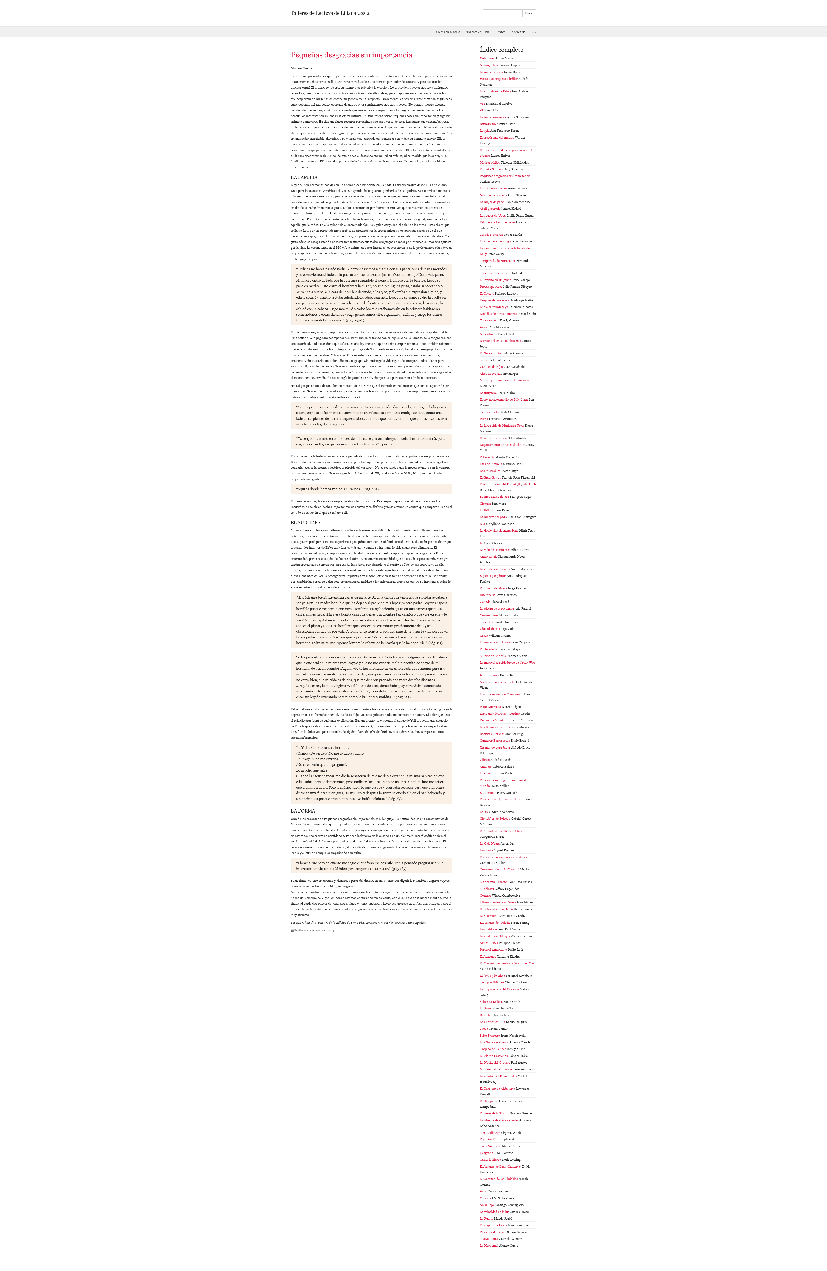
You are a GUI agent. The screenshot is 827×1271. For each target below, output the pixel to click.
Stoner (485, 360)
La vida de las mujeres (495, 549)
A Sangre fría (489, 65)
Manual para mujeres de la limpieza (504, 380)
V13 (483, 103)
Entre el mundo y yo (494, 306)
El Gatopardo (489, 1101)
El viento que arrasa (494, 438)
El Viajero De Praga (494, 1225)
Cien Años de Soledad (495, 818)
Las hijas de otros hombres (499, 313)
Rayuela (485, 1015)
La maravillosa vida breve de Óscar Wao (507, 662)
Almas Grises (489, 942)
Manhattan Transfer (494, 882)
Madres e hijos (490, 162)
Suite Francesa (490, 1035)
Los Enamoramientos (495, 727)
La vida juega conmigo (495, 241)
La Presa (486, 1008)
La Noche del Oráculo (495, 1062)
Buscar (529, 13)
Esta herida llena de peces (498, 222)
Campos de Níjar (492, 366)
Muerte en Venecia (493, 655)
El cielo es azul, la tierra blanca (501, 799)
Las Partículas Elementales (499, 1076)
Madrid (447, 32)
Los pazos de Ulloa (493, 215)
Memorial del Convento (497, 1069)
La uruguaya (488, 392)
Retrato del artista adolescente (501, 340)
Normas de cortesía (494, 195)
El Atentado (488, 792)
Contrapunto (489, 615)
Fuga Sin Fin (489, 1139)
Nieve (484, 1028)
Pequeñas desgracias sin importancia (351, 54)
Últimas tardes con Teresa (498, 902)
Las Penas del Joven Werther (500, 713)
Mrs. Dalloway (490, 1132)
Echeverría (487, 457)
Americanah (488, 556)
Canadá (485, 601)
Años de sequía (490, 373)
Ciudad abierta (490, 628)
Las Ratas (487, 850)
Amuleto (486, 766)
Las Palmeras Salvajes (495, 936)
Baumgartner (489, 124)
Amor (484, 327)
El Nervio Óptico (492, 353)
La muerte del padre (494, 517)
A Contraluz (489, 334)
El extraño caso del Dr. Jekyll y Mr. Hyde (508, 484)
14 (481, 543)
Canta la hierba (491, 1159)
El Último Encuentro (495, 1055)
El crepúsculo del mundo (497, 137)
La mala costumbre (493, 117)
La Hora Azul (489, 1245)
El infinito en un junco (496, 280)
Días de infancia (491, 464)
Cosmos (486, 895)
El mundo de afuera (494, 588)
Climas (485, 759)
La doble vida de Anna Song (499, 530)
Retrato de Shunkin (493, 720)
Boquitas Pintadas (492, 733)
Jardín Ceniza (490, 675)
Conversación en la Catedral (500, 869)
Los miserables (490, 470)
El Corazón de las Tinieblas (499, 1178)
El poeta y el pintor (493, 575)
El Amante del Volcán (495, 922)
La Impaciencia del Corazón (500, 989)
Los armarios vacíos (494, 188)
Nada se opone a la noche (498, 682)
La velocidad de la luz (495, 1211)
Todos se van (489, 320)
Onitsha (486, 1198)
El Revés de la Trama (495, 1113)
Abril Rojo (487, 1204)
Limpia (485, 130)
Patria (484, 418)
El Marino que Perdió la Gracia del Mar (507, 963)
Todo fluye (487, 622)
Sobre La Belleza (492, 1001)
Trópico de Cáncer (493, 1048)
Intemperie (488, 595)
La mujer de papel (492, 202)
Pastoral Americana (494, 949)
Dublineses (488, 58)
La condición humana (495, 569)
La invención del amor (496, 642)
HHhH (485, 510)
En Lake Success (492, 169)
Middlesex (487, 888)
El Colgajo (487, 293)
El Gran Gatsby (491, 477)
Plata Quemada (491, 706)
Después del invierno (495, 300)
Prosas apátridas (491, 286)
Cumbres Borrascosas (495, 740)
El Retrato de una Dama (497, 909)
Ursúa (484, 635)
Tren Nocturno (491, 1146)
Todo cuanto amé (492, 273)
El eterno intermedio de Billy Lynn (504, 399)
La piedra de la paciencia (497, 608)
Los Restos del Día (493, 1022)
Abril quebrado (490, 208)
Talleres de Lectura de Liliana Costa (330, 13)
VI (482, 110)
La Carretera (489, 915)
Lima (478, 32)
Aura (483, 1191)
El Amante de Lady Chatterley (501, 1166)
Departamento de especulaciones (503, 444)
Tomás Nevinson (492, 234)
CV (534, 32)
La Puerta (487, 1218)
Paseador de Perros (493, 1232)
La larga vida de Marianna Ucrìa (502, 425)
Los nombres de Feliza (496, 91)
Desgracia (487, 1153)
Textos (500, 32)
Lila (483, 523)
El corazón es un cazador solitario (503, 857)
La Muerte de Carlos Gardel (499, 1120)
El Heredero (488, 649)
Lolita (484, 811)
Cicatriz (486, 503)
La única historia (492, 72)
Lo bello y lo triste (493, 975)
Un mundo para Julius (495, 747)
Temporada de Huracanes (498, 260)
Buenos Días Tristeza (495, 496)
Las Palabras (489, 929)
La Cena (486, 773)
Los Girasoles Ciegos (494, 1042)
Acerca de (518, 32)
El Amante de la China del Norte (502, 831)
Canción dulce (490, 412)
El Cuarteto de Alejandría (498, 1088)
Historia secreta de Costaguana (502, 694)
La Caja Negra (490, 843)
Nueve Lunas (489, 1238)
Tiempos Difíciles (492, 982)
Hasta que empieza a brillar (499, 78)
